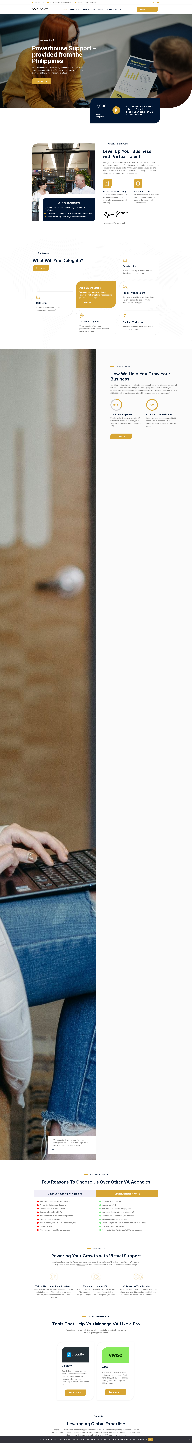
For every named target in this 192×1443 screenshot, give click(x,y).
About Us (73, 9)
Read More (40, 314)
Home (65, 9)
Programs (110, 9)
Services (101, 9)
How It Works (87, 9)
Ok (150, 1439)
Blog (121, 9)
